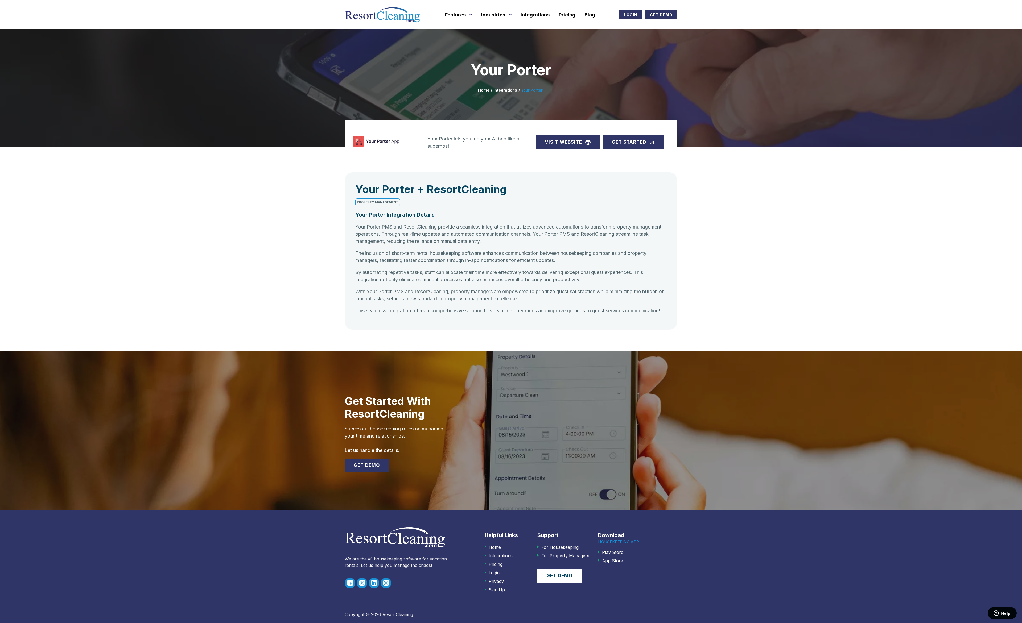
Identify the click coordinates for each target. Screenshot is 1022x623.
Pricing (567, 15)
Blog (589, 15)
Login (630, 15)
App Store (612, 560)
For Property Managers (565, 555)
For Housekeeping (560, 547)
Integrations (535, 15)
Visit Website (568, 142)
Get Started (633, 142)
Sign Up (497, 589)
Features (455, 15)
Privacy (496, 581)
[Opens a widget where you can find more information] (1002, 613)
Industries (493, 15)
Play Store (612, 552)
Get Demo (661, 15)
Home (483, 90)
